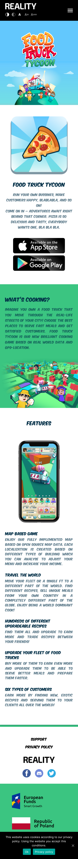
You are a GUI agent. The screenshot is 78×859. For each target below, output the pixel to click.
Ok (27, 851)
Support (39, 739)
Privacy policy (44, 851)
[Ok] (73, 845)
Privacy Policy (39, 746)
